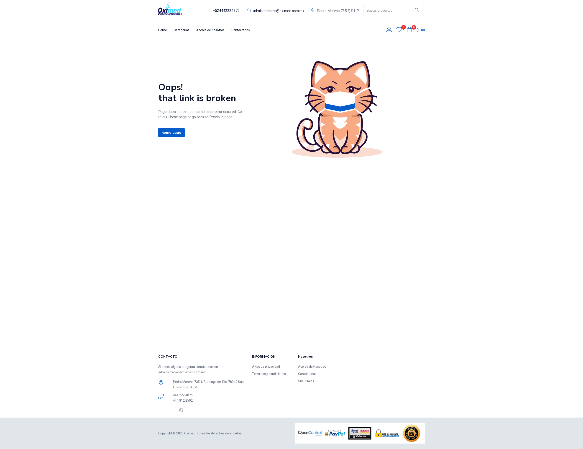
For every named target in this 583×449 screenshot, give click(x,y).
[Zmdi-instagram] (174, 410)
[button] (416, 30)
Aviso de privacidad (266, 366)
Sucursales (306, 381)
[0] (399, 30)
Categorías (181, 30)
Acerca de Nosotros (210, 30)
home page (171, 132)
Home (162, 30)
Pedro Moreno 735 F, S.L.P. (338, 11)
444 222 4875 (183, 395)
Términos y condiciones (269, 374)
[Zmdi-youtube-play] (167, 410)
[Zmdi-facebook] (160, 410)
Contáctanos (240, 30)
